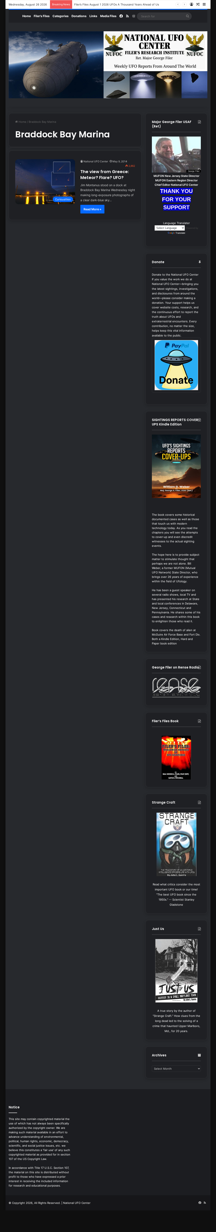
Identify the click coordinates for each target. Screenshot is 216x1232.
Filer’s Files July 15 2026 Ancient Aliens (100, 4)
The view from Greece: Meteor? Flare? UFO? (104, 174)
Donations (79, 16)
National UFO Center (96, 161)
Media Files (108, 16)
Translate (180, 233)
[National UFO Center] (108, 64)
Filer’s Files (42, 16)
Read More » (92, 209)
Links (93, 16)
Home (26, 16)
